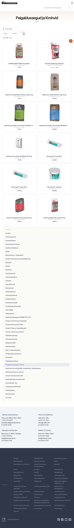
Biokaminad (9, 288)
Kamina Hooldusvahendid (14, 375)
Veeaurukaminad (11, 295)
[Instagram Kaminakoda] (62, 519)
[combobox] (57, 7)
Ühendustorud (10, 346)
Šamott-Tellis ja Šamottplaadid (15, 328)
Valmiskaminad (10, 237)
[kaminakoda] (9, 2)
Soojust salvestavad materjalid (15, 321)
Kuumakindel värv (11, 383)
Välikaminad (9, 313)
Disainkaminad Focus (12, 244)
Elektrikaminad (10, 291)
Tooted (8, 229)
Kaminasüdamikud (11, 248)
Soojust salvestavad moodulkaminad (17, 259)
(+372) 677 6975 (43, 436)
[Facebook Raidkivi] (58, 519)
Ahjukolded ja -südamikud (14, 255)
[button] (72, 3)
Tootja (14, 33)
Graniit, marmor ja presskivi (14, 332)
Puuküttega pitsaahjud (13, 306)
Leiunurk (8, 397)
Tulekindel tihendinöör (13, 386)
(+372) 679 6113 (7, 436)
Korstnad (8, 270)
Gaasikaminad (10, 273)
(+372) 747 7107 (43, 420)
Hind (5, 33)
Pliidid (7, 266)
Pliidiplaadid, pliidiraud (13, 354)
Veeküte (8, 281)
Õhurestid (8, 357)
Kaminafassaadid (11, 302)
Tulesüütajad (9, 390)
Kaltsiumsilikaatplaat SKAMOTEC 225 (18, 317)
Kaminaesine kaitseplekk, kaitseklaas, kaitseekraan (23, 368)
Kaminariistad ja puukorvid (14, 372)
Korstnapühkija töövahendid (15, 379)
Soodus (8, 233)
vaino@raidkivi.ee (44, 422)
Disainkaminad (10, 240)
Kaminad (8, 262)
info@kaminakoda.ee (45, 438)
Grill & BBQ (9, 310)
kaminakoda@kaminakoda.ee (11, 422)
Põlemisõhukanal (11, 339)
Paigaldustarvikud (11, 361)
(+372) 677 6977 (7, 420)
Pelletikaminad (10, 299)
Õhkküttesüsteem (11, 335)
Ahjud (7, 251)
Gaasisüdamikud (11, 277)
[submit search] (69, 7)
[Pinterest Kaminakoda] (70, 519)
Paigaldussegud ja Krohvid (14, 365)
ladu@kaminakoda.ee (8, 438)
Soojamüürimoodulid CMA (14, 324)
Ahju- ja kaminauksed (12, 350)
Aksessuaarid (10, 394)
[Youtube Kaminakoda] (66, 519)
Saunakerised (10, 284)
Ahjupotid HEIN (10, 343)
